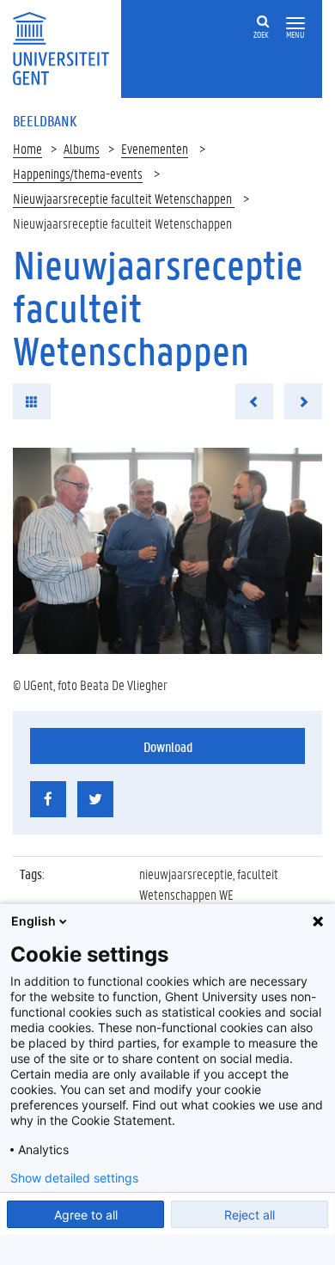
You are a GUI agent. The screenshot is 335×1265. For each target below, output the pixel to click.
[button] (295, 23)
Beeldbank (44, 120)
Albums (82, 148)
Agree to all (86, 1214)
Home (27, 148)
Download (167, 746)
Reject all (249, 1214)
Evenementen (154, 148)
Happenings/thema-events (78, 173)
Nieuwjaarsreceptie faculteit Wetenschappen (123, 198)
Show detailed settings (74, 1178)
